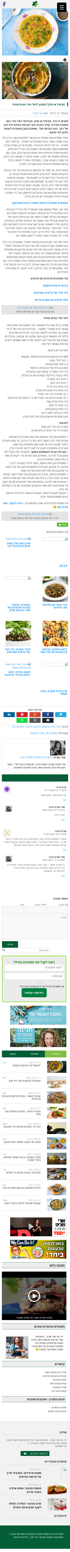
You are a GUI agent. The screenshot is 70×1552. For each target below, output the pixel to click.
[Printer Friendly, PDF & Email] (62, 524)
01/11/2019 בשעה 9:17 (55, 790)
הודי (58, 726)
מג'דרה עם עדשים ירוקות (55, 1372)
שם (63, 904)
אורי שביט (37, 113)
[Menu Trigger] (61, 7)
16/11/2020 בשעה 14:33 (54, 834)
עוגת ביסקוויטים (59, 1387)
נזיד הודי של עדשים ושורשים (51, 293)
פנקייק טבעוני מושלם (57, 1411)
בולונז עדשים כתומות (55, 285)
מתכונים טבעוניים (34, 1534)
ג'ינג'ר (28, 726)
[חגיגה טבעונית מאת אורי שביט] (34, 1037)
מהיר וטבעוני (37, 733)
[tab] (55, 1054)
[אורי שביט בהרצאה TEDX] (34, 1226)
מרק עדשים (48, 726)
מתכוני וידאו (57, 1265)
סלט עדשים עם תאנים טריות (51, 300)
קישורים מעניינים (59, 1390)
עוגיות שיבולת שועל (58, 1383)
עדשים (37, 726)
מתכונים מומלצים (58, 1407)
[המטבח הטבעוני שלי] (34, 1015)
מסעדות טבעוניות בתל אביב (54, 1376)
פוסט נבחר (51, 733)
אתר (22, 904)
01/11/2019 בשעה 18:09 (53, 810)
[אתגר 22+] (34, 1249)
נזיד (14, 726)
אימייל (40, 904)
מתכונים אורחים (59, 1379)
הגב (64, 799)
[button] (64, 59)
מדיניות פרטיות (21, 1537)
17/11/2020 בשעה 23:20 (53, 860)
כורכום (20, 726)
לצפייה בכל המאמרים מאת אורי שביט (36, 757)
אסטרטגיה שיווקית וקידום (51, 1537)
